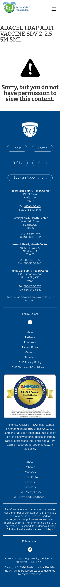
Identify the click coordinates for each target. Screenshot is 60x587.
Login (17, 148)
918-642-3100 (32, 206)
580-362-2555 (32, 260)
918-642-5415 (33, 210)
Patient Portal (30, 348)
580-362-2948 (32, 263)
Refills (17, 163)
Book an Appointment (30, 177)
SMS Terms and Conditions (28, 368)
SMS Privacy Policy (30, 363)
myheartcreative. (32, 574)
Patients (30, 338)
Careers (30, 353)
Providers (30, 358)
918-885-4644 (32, 237)
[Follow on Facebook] (30, 322)
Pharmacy (30, 343)
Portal (42, 163)
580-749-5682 (33, 290)
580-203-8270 (32, 286)
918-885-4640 (32, 234)
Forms (42, 148)
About (30, 333)
